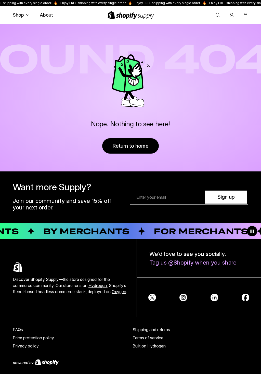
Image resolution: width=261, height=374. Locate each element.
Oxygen (119, 291)
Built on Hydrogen (149, 345)
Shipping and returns (151, 329)
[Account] (231, 15)
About (46, 15)
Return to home (130, 146)
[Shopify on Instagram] (183, 297)
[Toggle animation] (252, 231)
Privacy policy (26, 345)
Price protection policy (33, 337)
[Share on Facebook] (245, 297)
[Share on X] (152, 297)
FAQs (18, 329)
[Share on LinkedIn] (214, 297)
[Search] (218, 15)
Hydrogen (97, 285)
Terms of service (148, 337)
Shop (18, 15)
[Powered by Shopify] (130, 362)
